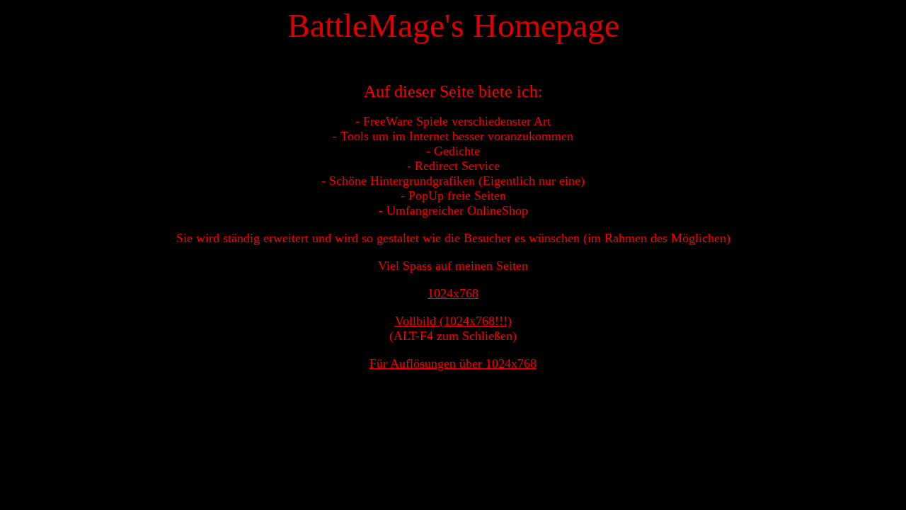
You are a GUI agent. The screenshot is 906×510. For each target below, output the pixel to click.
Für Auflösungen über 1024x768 (453, 363)
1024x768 (453, 293)
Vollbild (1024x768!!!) (453, 321)
